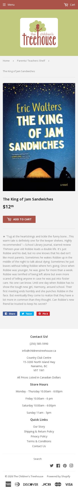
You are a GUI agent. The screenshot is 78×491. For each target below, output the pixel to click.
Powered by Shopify (58, 476)
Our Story (39, 426)
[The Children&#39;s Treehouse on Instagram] (71, 466)
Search (38, 459)
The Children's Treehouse (28, 476)
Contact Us (39, 446)
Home (6, 60)
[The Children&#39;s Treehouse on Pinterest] (65, 466)
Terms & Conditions (39, 441)
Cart (72, 4)
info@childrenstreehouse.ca (39, 350)
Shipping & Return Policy (39, 431)
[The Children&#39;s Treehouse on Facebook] (58, 466)
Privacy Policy (39, 436)
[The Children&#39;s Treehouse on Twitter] (52, 466)
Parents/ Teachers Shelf (31, 60)
